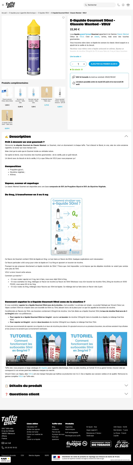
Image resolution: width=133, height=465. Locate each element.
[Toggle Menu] (3, 5)
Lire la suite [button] (74, 56)
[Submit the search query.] (86, 5)
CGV (22, 455)
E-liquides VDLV (43, 13)
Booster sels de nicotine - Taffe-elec (33, 101)
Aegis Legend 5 (91, 430)
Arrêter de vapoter (33, 429)
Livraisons (55, 429)
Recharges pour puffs (72, 435)
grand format (85, 34)
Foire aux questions (55, 438)
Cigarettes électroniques (70, 428)
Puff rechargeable (71, 432)
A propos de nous (58, 434)
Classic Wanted (123, 34)
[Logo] (10, 5)
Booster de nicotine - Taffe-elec (20, 101)
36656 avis (5, 461)
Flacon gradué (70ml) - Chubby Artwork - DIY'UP (60, 101)
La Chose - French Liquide (120, 434)
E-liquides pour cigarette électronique (22, 13)
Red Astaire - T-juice (121, 430)
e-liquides (43, 368)
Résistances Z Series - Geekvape (94, 434)
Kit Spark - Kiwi (91, 427)
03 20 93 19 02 (11, 448)
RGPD (47, 455)
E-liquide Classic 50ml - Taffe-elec (7, 123)
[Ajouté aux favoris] (63, 18)
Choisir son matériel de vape (35, 435)
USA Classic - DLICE (120, 427)
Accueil (4, 13)
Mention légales (34, 455)
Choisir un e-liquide (33, 439)
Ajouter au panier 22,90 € (104, 64)
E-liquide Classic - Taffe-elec (47, 100)
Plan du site (56, 432)
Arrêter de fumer (32, 432)
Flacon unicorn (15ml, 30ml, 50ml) (7, 100)
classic (96, 37)
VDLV (82, 37)
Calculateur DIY (32, 427)
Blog (53, 427)
